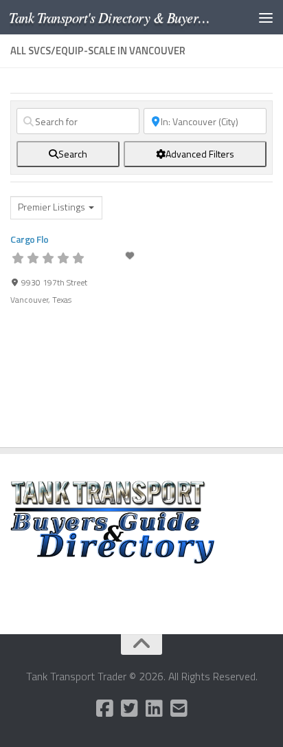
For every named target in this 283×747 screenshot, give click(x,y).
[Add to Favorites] (130, 255)
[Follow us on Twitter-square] (129, 708)
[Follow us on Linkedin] (153, 708)
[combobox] (56, 207)
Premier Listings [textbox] (51, 207)
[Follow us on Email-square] (178, 708)
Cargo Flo (29, 239)
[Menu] (266, 17)
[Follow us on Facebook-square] (104, 708)
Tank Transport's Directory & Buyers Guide (111, 17)
